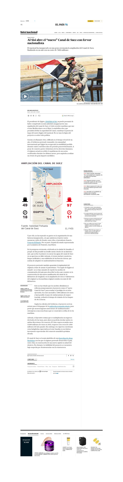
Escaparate (23, 433)
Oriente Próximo (40, 366)
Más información (31, 373)
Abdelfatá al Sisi (51, 121)
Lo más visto (87, 204)
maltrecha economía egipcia (59, 306)
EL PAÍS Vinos (66, 433)
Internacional (28, 32)
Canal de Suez (30, 37)
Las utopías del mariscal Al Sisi (24, 301)
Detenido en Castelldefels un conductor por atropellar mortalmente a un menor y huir (92, 193)
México (63, 32)
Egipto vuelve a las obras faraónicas (25, 296)
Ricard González (32, 110)
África (81, 32)
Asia (78, 32)
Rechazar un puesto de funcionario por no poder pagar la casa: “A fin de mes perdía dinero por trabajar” (93, 220)
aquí (57, 373)
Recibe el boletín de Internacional (36, 355)
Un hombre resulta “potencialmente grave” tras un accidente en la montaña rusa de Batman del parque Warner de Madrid (93, 209)
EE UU (60, 32)
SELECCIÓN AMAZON (33, 433)
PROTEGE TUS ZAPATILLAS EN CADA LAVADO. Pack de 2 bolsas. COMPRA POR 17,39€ (96, 449)
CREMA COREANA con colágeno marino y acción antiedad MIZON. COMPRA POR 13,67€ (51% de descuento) (46, 454)
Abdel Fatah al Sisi (62, 366)
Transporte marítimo (31, 366)
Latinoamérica (69, 32)
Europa (55, 32)
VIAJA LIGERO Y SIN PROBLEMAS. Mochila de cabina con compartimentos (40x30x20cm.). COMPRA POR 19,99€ (82, 450)
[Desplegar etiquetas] (73, 366)
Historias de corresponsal (89, 32)
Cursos (42, 433)
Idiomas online (57, 433)
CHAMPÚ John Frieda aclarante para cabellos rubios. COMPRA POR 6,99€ (67, 449)
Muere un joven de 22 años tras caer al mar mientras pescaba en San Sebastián (93, 188)
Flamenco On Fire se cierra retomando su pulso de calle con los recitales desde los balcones (92, 182)
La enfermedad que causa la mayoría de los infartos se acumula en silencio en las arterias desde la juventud (94, 214)
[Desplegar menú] (21, 25)
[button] (61, 78)
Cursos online (49, 433)
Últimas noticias (99, 32)
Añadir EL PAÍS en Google (68, 115)
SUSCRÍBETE (90, 21)
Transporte (54, 366)
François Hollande (34, 243)
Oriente (74, 32)
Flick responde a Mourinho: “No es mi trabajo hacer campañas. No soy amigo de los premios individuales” (93, 175)
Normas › (72, 359)
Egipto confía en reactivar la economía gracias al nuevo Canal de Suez (26, 290)
